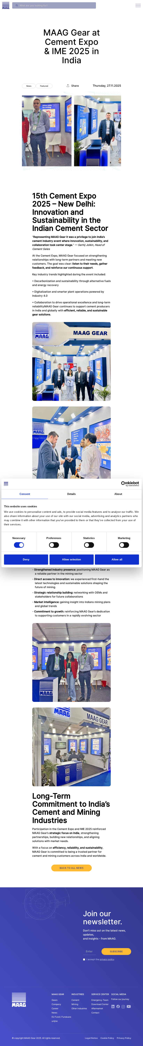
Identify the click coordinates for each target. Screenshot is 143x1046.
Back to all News (71, 868)
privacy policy (107, 959)
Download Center (99, 1004)
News (54, 1012)
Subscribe (116, 951)
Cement (75, 1000)
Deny (26, 559)
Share (75, 85)
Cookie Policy (107, 1038)
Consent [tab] (25, 493)
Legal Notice (91, 1038)
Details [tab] (71, 493)
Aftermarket (97, 1008)
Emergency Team (99, 1000)
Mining (75, 1004)
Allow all (117, 559)
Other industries (79, 1008)
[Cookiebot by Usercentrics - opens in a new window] (123, 483)
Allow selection (71, 559)
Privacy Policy (124, 1038)
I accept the (100, 959)
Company (56, 1004)
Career (55, 1008)
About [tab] (118, 493)
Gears (54, 1000)
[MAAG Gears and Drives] (5, 5)
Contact (95, 1012)
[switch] (54, 545)
